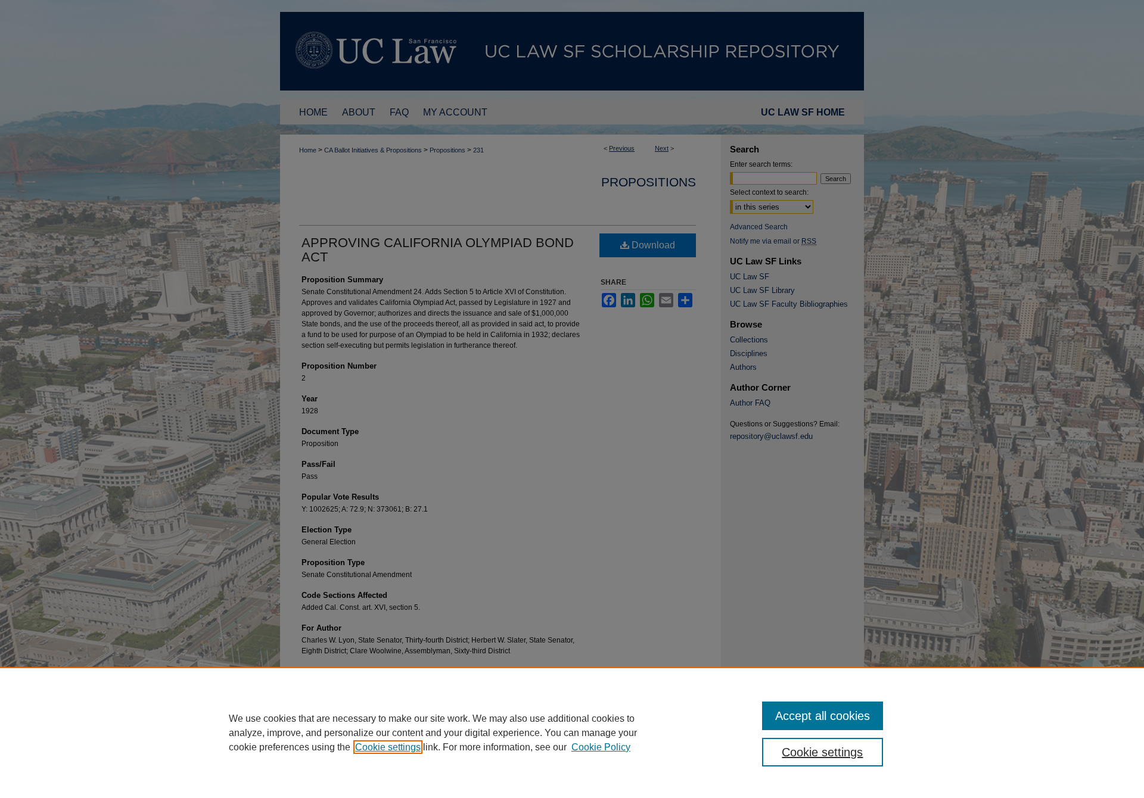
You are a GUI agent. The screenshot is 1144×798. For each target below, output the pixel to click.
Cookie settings (388, 747)
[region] (572, 732)
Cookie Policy (600, 747)
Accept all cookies (822, 715)
